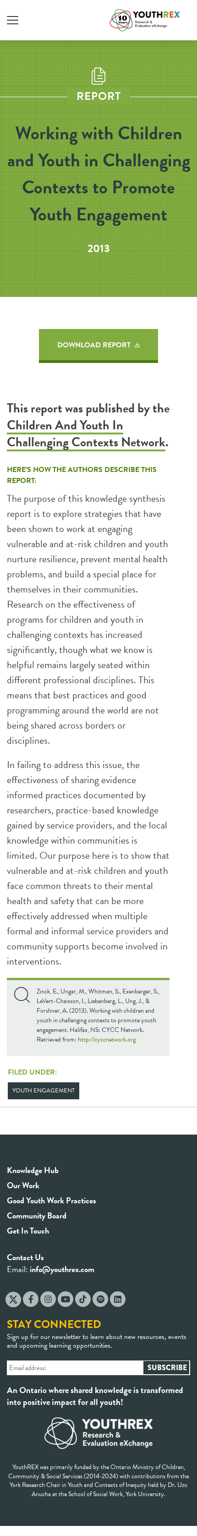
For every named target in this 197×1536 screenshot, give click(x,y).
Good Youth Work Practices (51, 1200)
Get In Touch (28, 1230)
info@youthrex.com (62, 1269)
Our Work (23, 1185)
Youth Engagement (43, 1090)
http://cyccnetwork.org (107, 1039)
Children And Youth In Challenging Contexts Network (86, 433)
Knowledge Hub (33, 1170)
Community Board (36, 1215)
